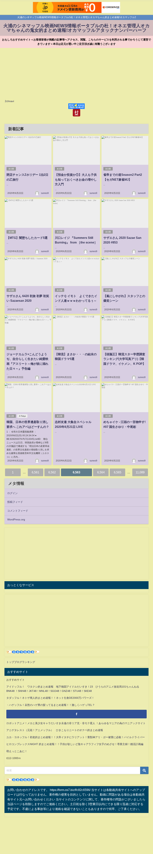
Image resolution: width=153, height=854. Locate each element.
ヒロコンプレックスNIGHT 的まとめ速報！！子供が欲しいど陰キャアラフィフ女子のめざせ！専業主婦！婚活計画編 (74, 744)
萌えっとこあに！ (16, 751)
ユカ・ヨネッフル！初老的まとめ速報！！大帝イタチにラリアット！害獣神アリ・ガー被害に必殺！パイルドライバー (75, 737)
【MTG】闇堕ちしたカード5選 (27, 237)
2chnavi (9, 101)
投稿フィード (15, 502)
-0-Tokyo (22, 416)
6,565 (117, 472)
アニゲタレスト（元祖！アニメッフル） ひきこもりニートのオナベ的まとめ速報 (54, 730)
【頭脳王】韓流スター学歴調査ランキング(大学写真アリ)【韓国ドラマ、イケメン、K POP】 (124, 359)
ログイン (12, 493)
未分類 (11, 169)
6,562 (52, 472)
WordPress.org (16, 519)
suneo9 (45, 193)
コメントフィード (17, 510)
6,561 (35, 472)
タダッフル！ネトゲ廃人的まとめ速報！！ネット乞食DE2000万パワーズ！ (50, 698)
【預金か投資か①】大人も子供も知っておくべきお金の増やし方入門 (76, 179)
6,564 (101, 472)
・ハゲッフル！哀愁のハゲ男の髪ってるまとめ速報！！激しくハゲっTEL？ (50, 705)
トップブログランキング (20, 662)
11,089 (140, 472)
